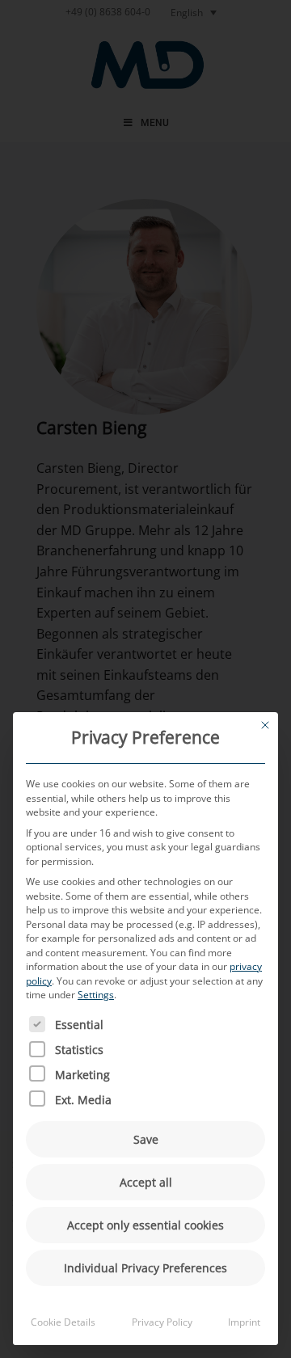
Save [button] (145, 1139)
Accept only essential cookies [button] (145, 1225)
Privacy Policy (162, 1322)
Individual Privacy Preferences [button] (145, 1268)
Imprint (244, 1322)
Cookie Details (63, 1322)
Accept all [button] (146, 1182)
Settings (96, 995)
